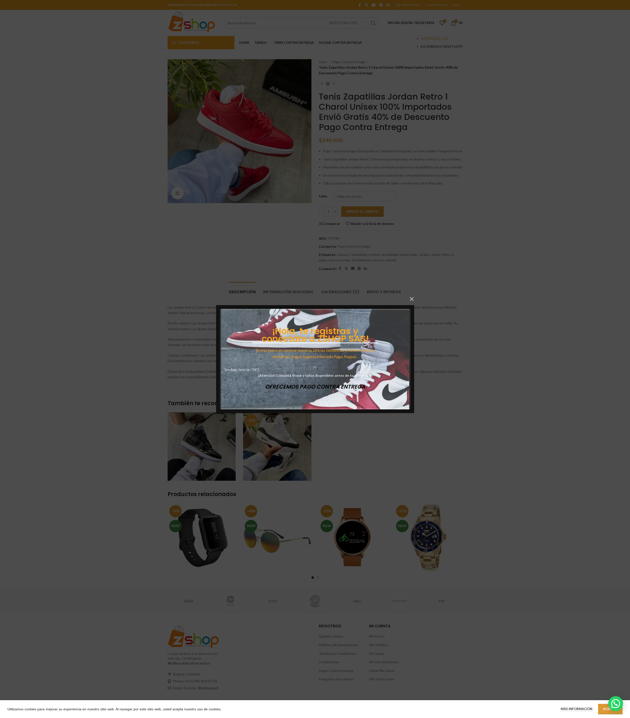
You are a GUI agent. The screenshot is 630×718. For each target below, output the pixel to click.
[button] (615, 703)
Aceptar (610, 709)
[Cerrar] (411, 299)
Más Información (577, 709)
